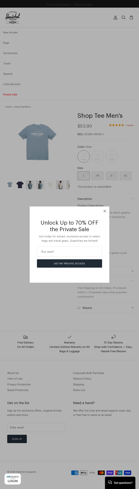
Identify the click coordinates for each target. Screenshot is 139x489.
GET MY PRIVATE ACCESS (69, 263)
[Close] (105, 211)
